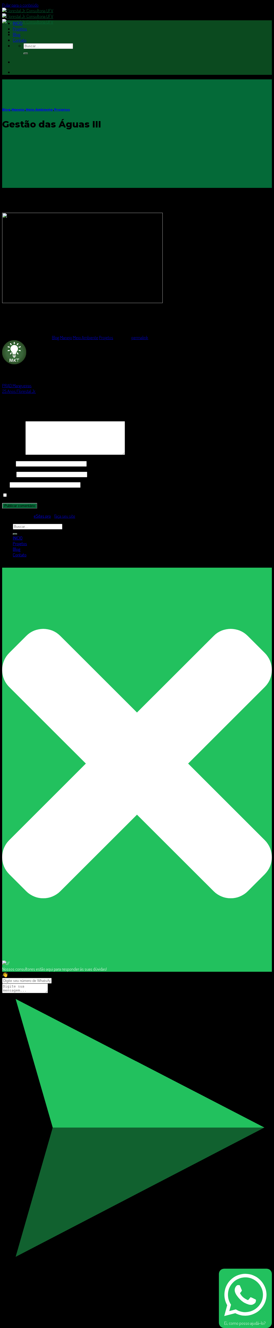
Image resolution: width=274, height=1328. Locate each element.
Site (5, 484)
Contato (19, 40)
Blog (16, 34)
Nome (8, 463)
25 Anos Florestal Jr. (19, 391)
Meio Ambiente (39, 109)
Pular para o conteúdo (20, 5)
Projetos (20, 29)
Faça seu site (64, 516)
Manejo (18, 109)
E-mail (9, 474)
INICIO (17, 23)
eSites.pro (42, 516)
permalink (139, 337)
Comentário (13, 453)
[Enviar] (26, 53)
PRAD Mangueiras (17, 385)
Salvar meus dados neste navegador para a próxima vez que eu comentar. (69, 495)
